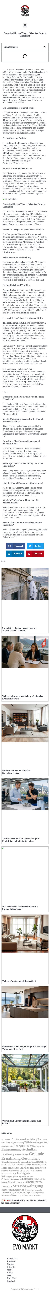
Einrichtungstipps (7, 1146)
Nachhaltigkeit (21, 1173)
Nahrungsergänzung (11, 1176)
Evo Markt (12, 1258)
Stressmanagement (12, 1189)
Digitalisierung (17, 1143)
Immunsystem (39, 1164)
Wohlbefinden (6, 1195)
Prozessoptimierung (10, 1179)
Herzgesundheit (24, 1164)
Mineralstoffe (24, 1171)
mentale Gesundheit (10, 1171)
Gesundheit (30, 1158)
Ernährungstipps (21, 1154)
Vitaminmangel (23, 1192)
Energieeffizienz (24, 1145)
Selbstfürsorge (33, 1182)
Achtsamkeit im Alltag (24, 1139)
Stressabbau (6, 1186)
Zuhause (5, 1200)
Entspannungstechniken (19, 1149)
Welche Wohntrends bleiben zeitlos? (19, 981)
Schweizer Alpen (16, 1182)
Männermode (6, 1174)
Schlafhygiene (26, 1179)
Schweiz (4, 1182)
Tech (9, 1275)
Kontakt (11, 1281)
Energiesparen (39, 1146)
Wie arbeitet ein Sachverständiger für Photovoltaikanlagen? (20, 907)
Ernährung (8, 1154)
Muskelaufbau (35, 1171)
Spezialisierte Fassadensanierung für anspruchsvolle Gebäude (19, 629)
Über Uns (11, 1278)
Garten (10, 1264)
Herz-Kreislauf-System (9, 1165)
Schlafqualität (39, 1179)
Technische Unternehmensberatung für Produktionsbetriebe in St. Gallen (20, 839)
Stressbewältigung (28, 1186)
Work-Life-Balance (35, 1195)
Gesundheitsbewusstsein (10, 1162)
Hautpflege (41, 1162)
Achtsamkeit (6, 1139)
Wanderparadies (37, 1193)
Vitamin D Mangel (8, 1193)
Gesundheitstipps (28, 1162)
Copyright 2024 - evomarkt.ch (25, 1289)
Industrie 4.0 (38, 1167)
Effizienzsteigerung (36, 1142)
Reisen (10, 1272)
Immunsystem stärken (15, 1167)
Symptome (29, 1190)
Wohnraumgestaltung (19, 1195)
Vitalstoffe (38, 1190)
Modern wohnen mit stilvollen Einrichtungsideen (16, 771)
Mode (9, 1270)
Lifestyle (11, 1267)
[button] (25, 25)
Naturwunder (27, 1176)
